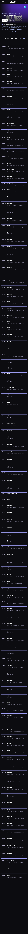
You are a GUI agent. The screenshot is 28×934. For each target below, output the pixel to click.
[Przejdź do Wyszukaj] (25, 2)
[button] (26, 43)
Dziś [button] (5, 38)
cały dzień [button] (22, 38)
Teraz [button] (8, 38)
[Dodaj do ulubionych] (10, 20)
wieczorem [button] (16, 38)
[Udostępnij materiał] (13, 20)
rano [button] (12, 38)
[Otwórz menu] (2, 2)
